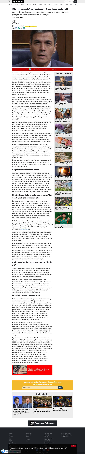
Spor (45, 4)
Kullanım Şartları (48, 435)
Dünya (34, 4)
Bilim (71, 4)
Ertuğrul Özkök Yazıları (66, 435)
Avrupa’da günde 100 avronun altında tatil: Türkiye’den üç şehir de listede (63, 193)
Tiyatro (28, 439)
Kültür (40, 4)
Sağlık (50, 4)
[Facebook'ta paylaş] (16, 28)
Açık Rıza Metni (47, 439)
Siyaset (22, 4)
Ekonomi (29, 4)
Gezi (76, 4)
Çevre (66, 4)
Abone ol (70, 1)
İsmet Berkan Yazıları (66, 433)
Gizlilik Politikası (47, 440)
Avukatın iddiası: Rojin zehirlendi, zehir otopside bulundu (61, 105)
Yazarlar (17, 4)
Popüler (56, 4)
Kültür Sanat (29, 433)
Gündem (10, 4)
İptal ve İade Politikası (49, 438)
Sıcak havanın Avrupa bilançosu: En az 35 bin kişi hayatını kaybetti (63, 177)
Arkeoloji (28, 435)
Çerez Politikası (13, 452)
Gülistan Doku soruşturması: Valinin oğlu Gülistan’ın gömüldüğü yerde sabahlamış (62, 120)
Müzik (27, 436)
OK (73, 445)
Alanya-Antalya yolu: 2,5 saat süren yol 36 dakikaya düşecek (62, 163)
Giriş (75, 1)
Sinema (28, 438)
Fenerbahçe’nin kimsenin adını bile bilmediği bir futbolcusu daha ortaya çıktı (62, 226)
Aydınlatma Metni (48, 433)
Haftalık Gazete (64, 436)
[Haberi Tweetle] (13, 28)
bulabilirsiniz (25, 229)
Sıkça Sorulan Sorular (49, 442)
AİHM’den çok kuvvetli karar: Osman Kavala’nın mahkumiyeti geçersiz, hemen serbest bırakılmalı (63, 89)
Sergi (27, 440)
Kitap (61, 4)
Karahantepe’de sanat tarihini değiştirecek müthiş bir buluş (62, 134)
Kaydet (60, 387)
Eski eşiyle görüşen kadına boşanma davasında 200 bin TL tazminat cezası (63, 149)
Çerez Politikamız (48, 436)
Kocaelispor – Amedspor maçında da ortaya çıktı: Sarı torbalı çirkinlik (62, 208)
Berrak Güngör (19, 17)
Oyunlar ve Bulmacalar (44, 423)
